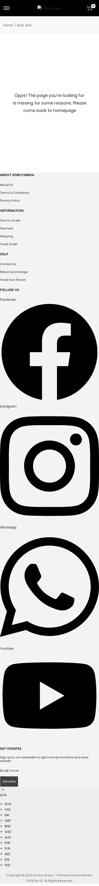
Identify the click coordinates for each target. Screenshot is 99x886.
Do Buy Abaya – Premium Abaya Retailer (63, 875)
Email (4, 770)
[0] (89, 8)
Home (8, 25)
